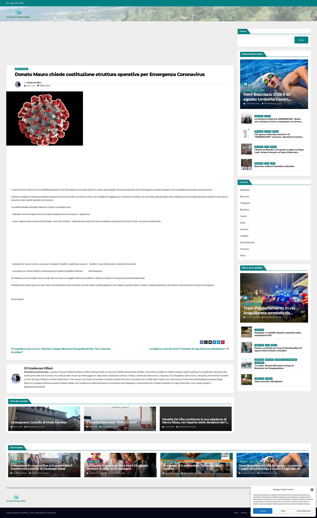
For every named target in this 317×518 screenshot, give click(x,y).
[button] (312, 489)
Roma (243, 256)
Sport (262, 90)
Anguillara (244, 190)
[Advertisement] (80, 47)
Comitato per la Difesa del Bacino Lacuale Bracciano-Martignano (107, 383)
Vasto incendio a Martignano (268, 381)
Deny (283, 511)
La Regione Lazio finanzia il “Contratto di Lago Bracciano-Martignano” (187, 349)
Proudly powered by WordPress (17, 513)
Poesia (274, 345)
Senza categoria (21, 69)
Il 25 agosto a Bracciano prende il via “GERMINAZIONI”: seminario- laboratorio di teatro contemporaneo (278, 137)
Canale (243, 216)
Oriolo (243, 223)
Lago (256, 90)
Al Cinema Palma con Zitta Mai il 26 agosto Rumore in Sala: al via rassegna (117, 467)
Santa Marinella (247, 242)
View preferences (304, 511)
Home (236, 513)
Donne (97, 461)
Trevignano (245, 203)
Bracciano (248, 90)
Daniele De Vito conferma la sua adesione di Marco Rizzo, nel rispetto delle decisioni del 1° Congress (194, 422)
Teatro (267, 116)
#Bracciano (45, 86)
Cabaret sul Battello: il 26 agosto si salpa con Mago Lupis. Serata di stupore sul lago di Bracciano (279, 151)
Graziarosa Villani (34, 82)
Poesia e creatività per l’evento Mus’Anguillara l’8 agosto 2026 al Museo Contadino (278, 349)
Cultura (268, 131)
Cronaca (258, 304)
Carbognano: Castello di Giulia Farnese (38, 422)
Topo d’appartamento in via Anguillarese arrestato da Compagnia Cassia (269, 313)
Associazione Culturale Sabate (60, 383)
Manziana (244, 210)
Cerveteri (244, 229)
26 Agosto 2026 (20, 473)
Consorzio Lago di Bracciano (285, 359)
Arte (13, 461)
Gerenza (244, 513)
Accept (263, 511)
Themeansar (51, 513)
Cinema (89, 461)
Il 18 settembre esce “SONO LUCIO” (111, 422)
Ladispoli (244, 236)
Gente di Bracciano (59, 379)
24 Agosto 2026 (253, 103)
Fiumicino (244, 249)
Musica (174, 461)
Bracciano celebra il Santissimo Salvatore (274, 166)
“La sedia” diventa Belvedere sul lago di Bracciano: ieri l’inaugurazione (274, 366)
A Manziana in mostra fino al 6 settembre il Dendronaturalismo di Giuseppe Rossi (41, 467)
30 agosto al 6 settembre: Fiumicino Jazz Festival (192, 467)
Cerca (242, 31)
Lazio (273, 163)
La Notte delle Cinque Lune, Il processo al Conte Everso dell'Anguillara (176, 379)
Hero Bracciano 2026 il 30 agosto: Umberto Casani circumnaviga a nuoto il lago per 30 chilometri (270, 469)
